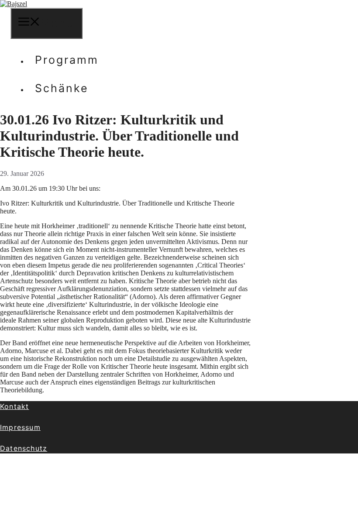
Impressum (20, 427)
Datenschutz (23, 448)
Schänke (62, 88)
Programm (67, 59)
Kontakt (14, 406)
